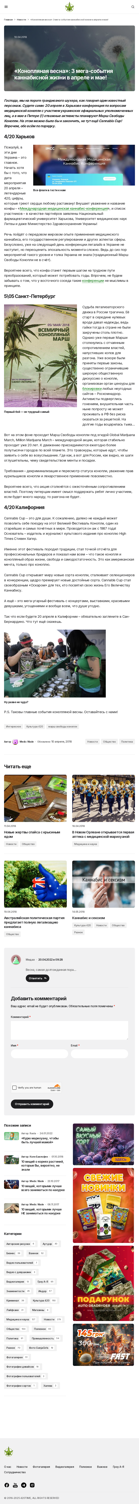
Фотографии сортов (20, 1385)
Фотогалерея (16, 1357)
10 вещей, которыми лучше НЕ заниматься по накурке (41, 1211)
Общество (109, 741)
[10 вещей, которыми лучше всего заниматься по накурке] (11, 1187)
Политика (127, 741)
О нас (7, 1466)
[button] (6, 7)
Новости (21, 19)
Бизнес (13, 1253)
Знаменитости (18, 1291)
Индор (45, 1291)
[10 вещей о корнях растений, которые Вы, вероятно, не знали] (11, 1162)
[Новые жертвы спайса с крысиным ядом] (35, 798)
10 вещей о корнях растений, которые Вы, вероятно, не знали (42, 1165)
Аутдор (50, 1243)
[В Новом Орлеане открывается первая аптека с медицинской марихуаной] (103, 798)
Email (75, 1045)
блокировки (92, 389)
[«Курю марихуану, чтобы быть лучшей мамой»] (11, 1139)
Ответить (35, 978)
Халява (49, 1385)
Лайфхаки (14, 1310)
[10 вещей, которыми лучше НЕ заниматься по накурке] (11, 1210)
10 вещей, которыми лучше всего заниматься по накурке (43, 1188)
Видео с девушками (20, 1272)
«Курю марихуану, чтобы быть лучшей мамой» (40, 1140)
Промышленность (45, 1338)
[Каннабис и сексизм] (103, 884)
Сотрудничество (15, 1472)
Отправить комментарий (32, 1104)
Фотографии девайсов (22, 1366)
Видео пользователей (21, 1262)
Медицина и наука (85, 844)
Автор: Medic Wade (32, 1181)
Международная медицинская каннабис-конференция (64, 208)
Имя (14, 1045)
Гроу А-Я (45, 1281)
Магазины (40, 1310)
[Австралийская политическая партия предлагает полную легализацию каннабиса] (35, 884)
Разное (78, 932)
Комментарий (21, 1017)
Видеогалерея (17, 1281)
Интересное (13, 726)
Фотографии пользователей (25, 1376)
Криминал (15, 1300)
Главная (8, 19)
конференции (93, 281)
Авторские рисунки (20, 1243)
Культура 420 (34, 726)
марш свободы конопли (62, 726)
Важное (36, 1253)
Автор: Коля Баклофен (34, 1156)
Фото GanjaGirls (41, 1347)
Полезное (42, 1329)
